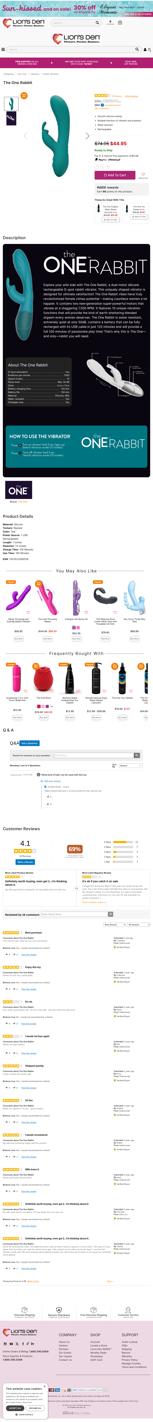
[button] (3, 49)
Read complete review (92, 902)
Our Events (65, 1352)
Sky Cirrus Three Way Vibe (134, 620)
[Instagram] (5, 1344)
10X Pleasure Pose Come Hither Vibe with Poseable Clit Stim (105, 621)
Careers (63, 1345)
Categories (8, 74)
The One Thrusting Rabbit (47, 620)
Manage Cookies (131, 1363)
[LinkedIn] (32, 1344)
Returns (126, 1352)
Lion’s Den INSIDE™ (101, 1349)
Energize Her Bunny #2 (76, 619)
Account (95, 1341)
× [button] (44, 1386)
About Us (64, 1341)
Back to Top (33, 1281)
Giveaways (96, 1356)
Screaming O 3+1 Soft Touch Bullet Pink (17, 699)
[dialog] (25, 1401)
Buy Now (18, 639)
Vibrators (35, 74)
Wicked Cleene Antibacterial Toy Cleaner (69, 700)
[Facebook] (23, 1344)
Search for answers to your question (31, 755)
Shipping (127, 1349)
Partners (63, 1349)
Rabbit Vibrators (51, 74)
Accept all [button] (15, 1408)
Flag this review (28, 954)
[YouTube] (11, 1344)
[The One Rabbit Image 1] (56, 136)
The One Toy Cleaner (122, 698)
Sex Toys (22, 74)
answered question (113, 105)
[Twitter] (17, 1344)
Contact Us (65, 1359)
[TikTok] (28, 1344)
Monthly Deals (98, 1352)
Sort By (114, 766)
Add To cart (117, 175)
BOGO (131, 62)
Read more (27, 1402)
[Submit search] (137, 755)
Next (110, 1281)
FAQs (124, 1345)
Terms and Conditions (134, 1366)
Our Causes (65, 1356)
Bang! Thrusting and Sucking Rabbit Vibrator (18, 620)
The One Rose (43, 698)
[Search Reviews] (110, 914)
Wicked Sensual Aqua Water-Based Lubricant (96, 700)
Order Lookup (129, 1341)
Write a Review (131, 96)
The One (22, 501)
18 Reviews (117, 96)
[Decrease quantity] (97, 166)
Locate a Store (98, 1345)
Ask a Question (102, 108)
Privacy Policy (130, 1359)
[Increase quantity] (107, 166)
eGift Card (96, 1359)
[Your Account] (145, 49)
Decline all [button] (35, 1408)
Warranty (127, 1356)
